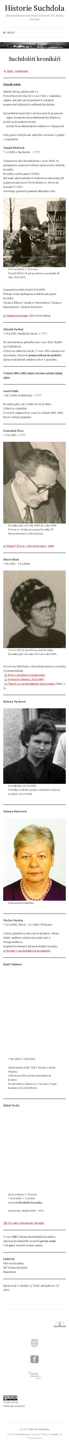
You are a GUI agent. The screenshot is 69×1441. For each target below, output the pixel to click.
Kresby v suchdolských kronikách (28, 951)
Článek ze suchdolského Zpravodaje (31, 684)
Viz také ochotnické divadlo (26, 1223)
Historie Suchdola (35, 8)
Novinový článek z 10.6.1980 (25, 679)
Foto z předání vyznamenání (26, 675)
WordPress (22, 1434)
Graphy (54, 1434)
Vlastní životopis (17, 315)
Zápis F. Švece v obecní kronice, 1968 (30, 546)
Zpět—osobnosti (17, 71)
